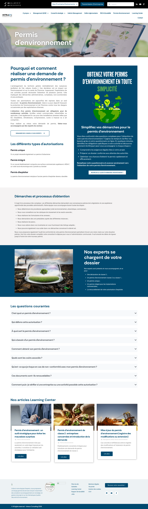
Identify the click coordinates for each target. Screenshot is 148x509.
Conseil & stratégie (57, 13)
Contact (140, 18)
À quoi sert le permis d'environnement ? (31, 331)
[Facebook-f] (116, 493)
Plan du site (75, 484)
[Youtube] (111, 493)
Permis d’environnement (121, 13)
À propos (26, 13)
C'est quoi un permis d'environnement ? (31, 313)
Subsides (74, 486)
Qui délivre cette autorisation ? (27, 322)
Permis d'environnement (23, 439)
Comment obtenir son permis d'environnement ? (36, 348)
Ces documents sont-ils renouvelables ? (31, 375)
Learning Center (137, 13)
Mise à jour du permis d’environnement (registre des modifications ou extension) (116, 433)
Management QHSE (39, 13)
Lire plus (21, 456)
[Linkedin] (106, 493)
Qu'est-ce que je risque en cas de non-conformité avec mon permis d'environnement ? (54, 366)
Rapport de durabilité (77, 491)
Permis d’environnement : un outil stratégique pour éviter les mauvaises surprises (30, 433)
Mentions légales (93, 484)
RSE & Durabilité (105, 13)
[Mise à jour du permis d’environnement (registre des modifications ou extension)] (117, 417)
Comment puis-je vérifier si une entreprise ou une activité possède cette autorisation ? (54, 384)
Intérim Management (75, 13)
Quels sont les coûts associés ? (27, 357)
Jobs (73, 494)
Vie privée (91, 486)
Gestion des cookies (94, 489)
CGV (89, 491)
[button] (74, 313)
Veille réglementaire (91, 13)
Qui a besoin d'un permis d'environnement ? (33, 340)
